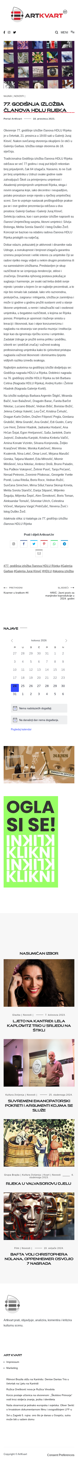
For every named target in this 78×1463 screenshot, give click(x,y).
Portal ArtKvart (13, 119)
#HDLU (47, 571)
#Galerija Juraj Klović (27, 571)
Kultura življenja (14, 1095)
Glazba (16, 1015)
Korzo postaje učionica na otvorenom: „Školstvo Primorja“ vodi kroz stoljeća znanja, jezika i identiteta (39, 1397)
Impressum (12, 1361)
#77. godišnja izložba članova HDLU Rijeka (32, 565)
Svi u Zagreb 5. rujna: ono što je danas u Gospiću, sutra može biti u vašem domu (38, 1417)
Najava (8, 96)
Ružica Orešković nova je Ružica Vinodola (30, 1389)
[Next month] (66, 640)
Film (16, 1248)
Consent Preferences (60, 1455)
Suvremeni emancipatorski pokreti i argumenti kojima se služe (39, 1104)
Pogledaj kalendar (21, 729)
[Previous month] (12, 640)
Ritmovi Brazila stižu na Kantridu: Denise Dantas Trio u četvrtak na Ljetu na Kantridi (37, 1381)
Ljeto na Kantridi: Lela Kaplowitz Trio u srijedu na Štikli (39, 1025)
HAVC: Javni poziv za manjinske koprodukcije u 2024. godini (59, 593)
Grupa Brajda (12, 1175)
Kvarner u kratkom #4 (16, 590)
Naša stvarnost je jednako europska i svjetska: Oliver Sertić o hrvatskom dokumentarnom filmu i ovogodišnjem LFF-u (40, 1407)
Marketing (12, 1367)
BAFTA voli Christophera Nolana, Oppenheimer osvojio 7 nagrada (39, 1258)
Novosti (19, 96)
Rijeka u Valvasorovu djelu (39, 1182)
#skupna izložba (63, 571)
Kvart (47, 1175)
